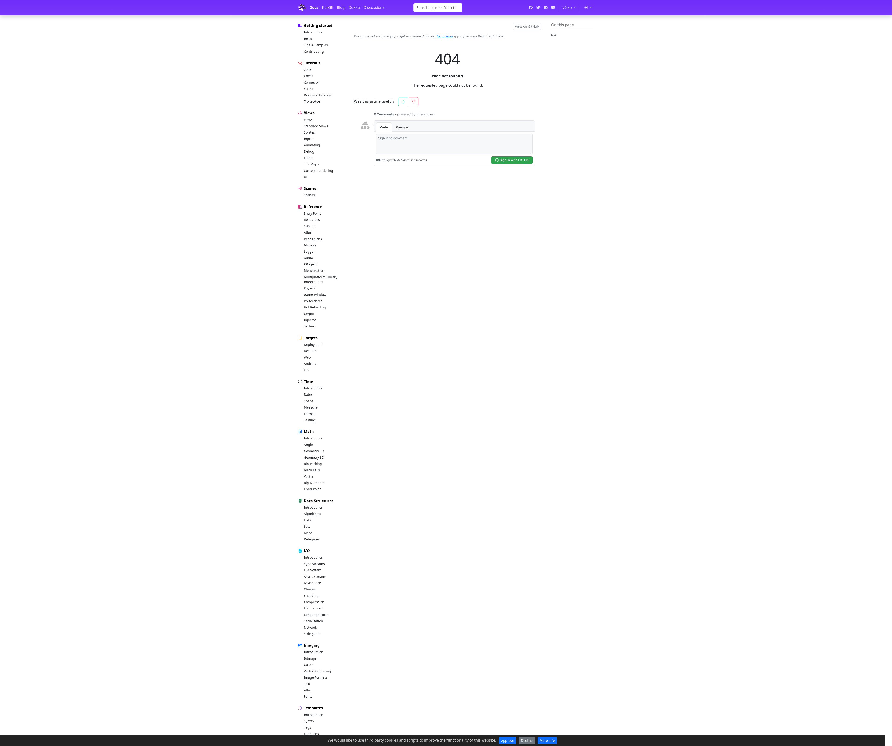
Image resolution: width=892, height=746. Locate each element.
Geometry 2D (314, 451)
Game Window (315, 294)
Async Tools (313, 583)
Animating (312, 145)
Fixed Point (312, 489)
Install (309, 38)
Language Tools (316, 614)
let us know (445, 36)
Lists (307, 520)
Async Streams (315, 576)
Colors (309, 664)
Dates (308, 394)
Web (307, 357)
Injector (310, 320)
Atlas (308, 232)
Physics (309, 288)
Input (308, 139)
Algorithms (312, 513)
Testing (309, 326)
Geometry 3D (314, 457)
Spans (308, 401)
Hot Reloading (315, 307)
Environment (314, 608)
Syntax (309, 721)
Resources (312, 219)
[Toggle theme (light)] (588, 7)
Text (307, 683)
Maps (308, 533)
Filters (308, 158)
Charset (310, 589)
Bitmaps (310, 658)
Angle (308, 444)
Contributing (314, 51)
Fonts (308, 696)
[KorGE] (302, 8)
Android (310, 363)
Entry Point (312, 213)
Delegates (311, 539)
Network (310, 627)
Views (308, 120)
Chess (308, 76)
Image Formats (315, 677)
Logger (309, 251)
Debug (309, 151)
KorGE (327, 7)
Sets (307, 526)
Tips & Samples (316, 45)
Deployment (313, 344)
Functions (311, 734)
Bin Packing (313, 463)
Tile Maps (311, 164)
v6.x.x (570, 7)
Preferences (313, 301)
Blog (341, 7)
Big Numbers (314, 483)
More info (547, 740)
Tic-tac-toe (312, 101)
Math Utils (312, 470)
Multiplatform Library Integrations (320, 279)
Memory (310, 245)
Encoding (311, 595)
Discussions (374, 7)
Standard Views (316, 126)
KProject (310, 264)
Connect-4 (312, 82)
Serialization (313, 621)
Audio (308, 258)
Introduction (313, 32)
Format (309, 414)
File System (312, 570)
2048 (307, 69)
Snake (308, 88)
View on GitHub (527, 26)
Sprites (309, 132)
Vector (309, 476)
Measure (311, 407)
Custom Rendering (318, 170)
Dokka (354, 7)
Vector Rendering (317, 671)
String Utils (312, 633)
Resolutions (313, 239)
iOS (306, 370)
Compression (314, 602)
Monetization (314, 270)
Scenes (309, 195)
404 (553, 35)
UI (305, 177)
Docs (313, 7)
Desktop (310, 351)
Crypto (309, 313)
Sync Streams (314, 564)
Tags (307, 727)
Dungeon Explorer (318, 95)
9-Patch (309, 226)
